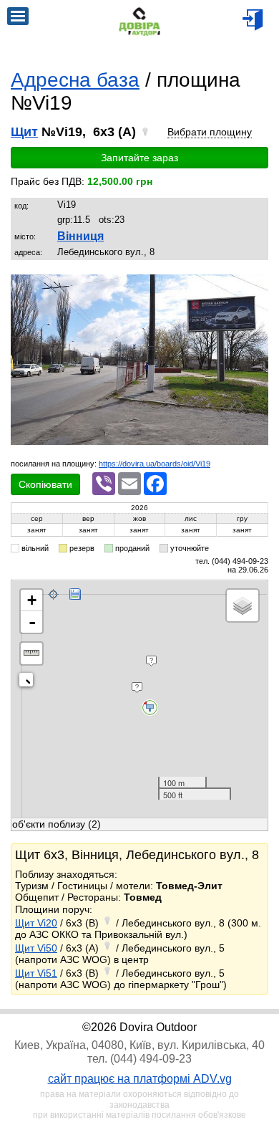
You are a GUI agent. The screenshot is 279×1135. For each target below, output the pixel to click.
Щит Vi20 (36, 923)
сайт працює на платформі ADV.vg (140, 1079)
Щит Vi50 (36, 948)
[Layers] (242, 605)
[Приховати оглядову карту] (29, 682)
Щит (24, 132)
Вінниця (80, 236)
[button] (255, 287)
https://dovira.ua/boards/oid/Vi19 (154, 463)
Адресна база (75, 80)
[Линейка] (31, 653)
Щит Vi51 (36, 973)
